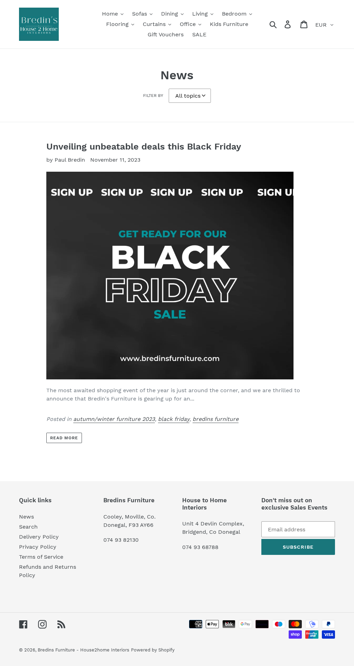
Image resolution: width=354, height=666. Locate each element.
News (26, 516)
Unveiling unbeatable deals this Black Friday (143, 146)
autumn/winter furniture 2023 (114, 419)
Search (28, 526)
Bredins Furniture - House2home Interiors (83, 649)
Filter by (153, 95)
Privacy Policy (37, 546)
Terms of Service (41, 557)
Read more (64, 437)
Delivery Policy (39, 536)
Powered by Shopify (153, 649)
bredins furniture (216, 419)
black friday (173, 419)
